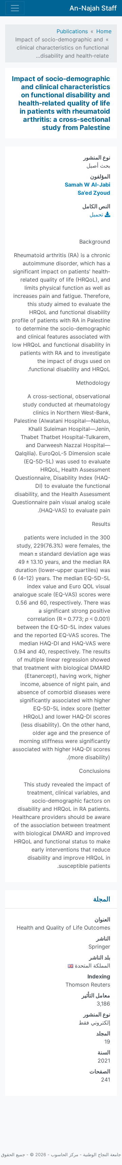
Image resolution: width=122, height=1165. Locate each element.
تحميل (97, 214)
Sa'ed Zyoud (94, 192)
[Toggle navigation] (14, 8)
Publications (72, 31)
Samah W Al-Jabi (87, 184)
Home (103, 31)
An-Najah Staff (93, 8)
